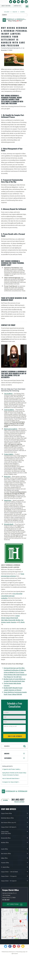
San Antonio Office (6, 853)
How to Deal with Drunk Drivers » (10, 778)
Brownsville (11, 620)
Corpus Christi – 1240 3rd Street (9, 872)
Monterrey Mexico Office (7, 818)
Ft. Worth (21, 622)
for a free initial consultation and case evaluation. (11, 596)
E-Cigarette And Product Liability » (11, 769)
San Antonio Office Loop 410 (8, 822)
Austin (8, 622)
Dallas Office (4, 858)
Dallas (6, 620)
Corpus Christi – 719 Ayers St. (9, 876)
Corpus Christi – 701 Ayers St (8, 881)
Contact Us (17, 5)
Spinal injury (7, 500)
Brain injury (7, 476)
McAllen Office (5, 842)
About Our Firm (6, 5)
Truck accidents (9, 409)
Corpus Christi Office (6, 813)
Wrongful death (8, 524)
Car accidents (8, 393)
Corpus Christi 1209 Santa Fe (8, 827)
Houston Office (5, 862)
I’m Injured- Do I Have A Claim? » (10, 782)
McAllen (18, 620)
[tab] (14, 753)
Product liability (8, 454)
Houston (13, 622)
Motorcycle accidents (10, 429)
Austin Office (4, 849)
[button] (14, 753)
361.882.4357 (17, 799)
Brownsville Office (5, 838)
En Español (5, 800)
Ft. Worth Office (5, 867)
